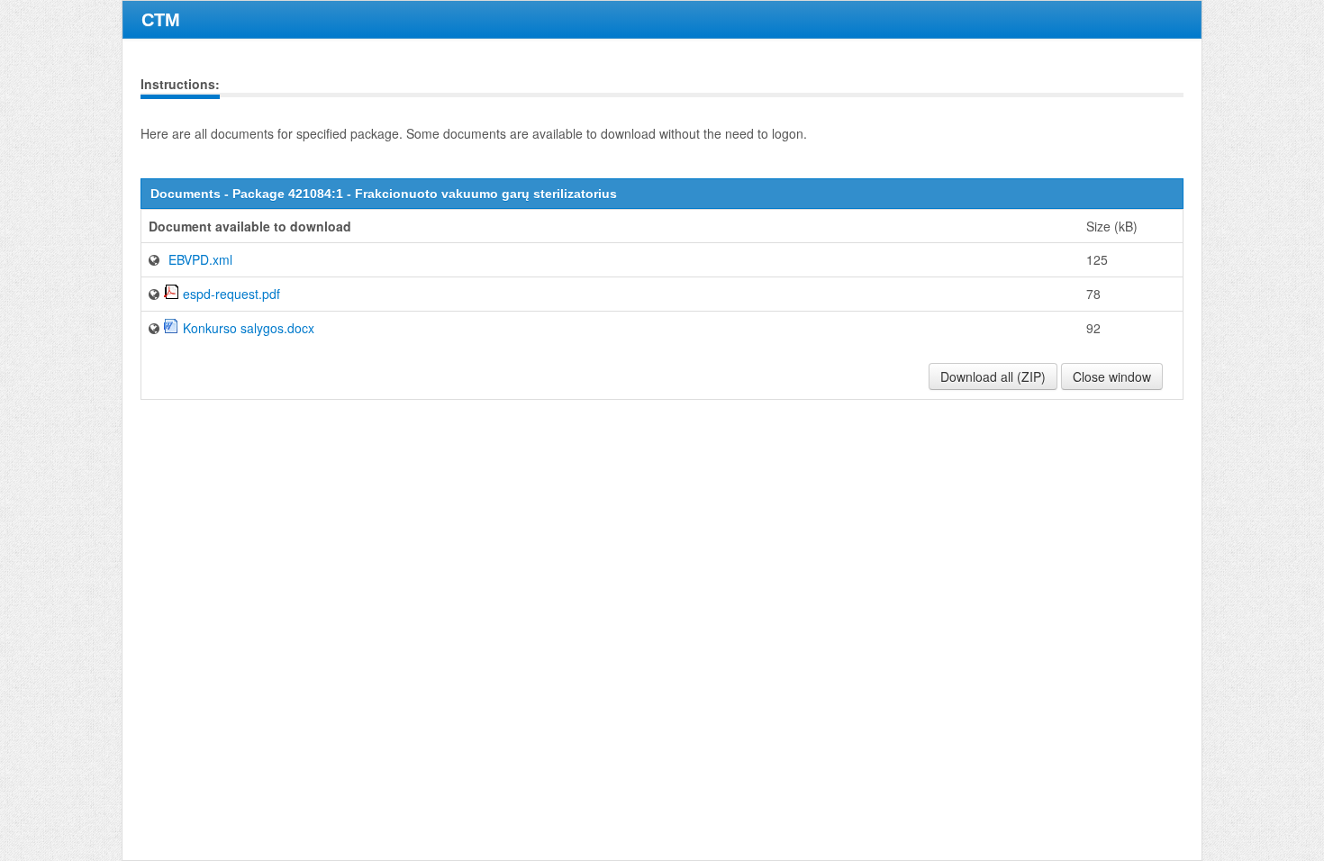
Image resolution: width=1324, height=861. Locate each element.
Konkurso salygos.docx (248, 328)
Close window (1112, 376)
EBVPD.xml (200, 259)
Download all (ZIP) (993, 376)
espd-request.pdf (231, 294)
